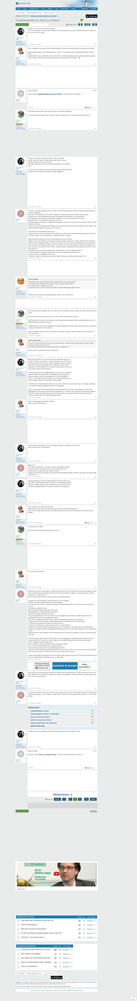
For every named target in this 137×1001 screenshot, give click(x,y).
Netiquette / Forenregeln (72, 990)
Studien (73, 8)
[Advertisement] (62, 431)
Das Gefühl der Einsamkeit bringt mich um (37, 920)
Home (18, 8)
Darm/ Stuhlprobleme (29, 924)
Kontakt (32, 990)
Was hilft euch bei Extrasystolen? (34, 928)
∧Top (133, 999)
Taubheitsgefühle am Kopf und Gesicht (38, 20)
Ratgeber (50, 8)
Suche (43, 8)
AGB (65, 990)
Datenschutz (49, 990)
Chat (56, 8)
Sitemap (81, 990)
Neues (25, 8)
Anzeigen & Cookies (58, 990)
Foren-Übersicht (21, 973)
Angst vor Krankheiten (49, 973)
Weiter (93, 799)
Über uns (37, 990)
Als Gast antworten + (22, 24)
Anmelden (93, 8)
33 (93, 24)
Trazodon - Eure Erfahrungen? (32, 937)
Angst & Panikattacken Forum (34, 973)
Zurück (57, 799)
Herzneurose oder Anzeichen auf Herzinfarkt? (38, 949)
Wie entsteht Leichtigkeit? (31, 953)
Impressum (42, 990)
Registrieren (85, 8)
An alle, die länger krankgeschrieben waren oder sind (41, 933)
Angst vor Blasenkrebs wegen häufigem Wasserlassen (42, 962)
